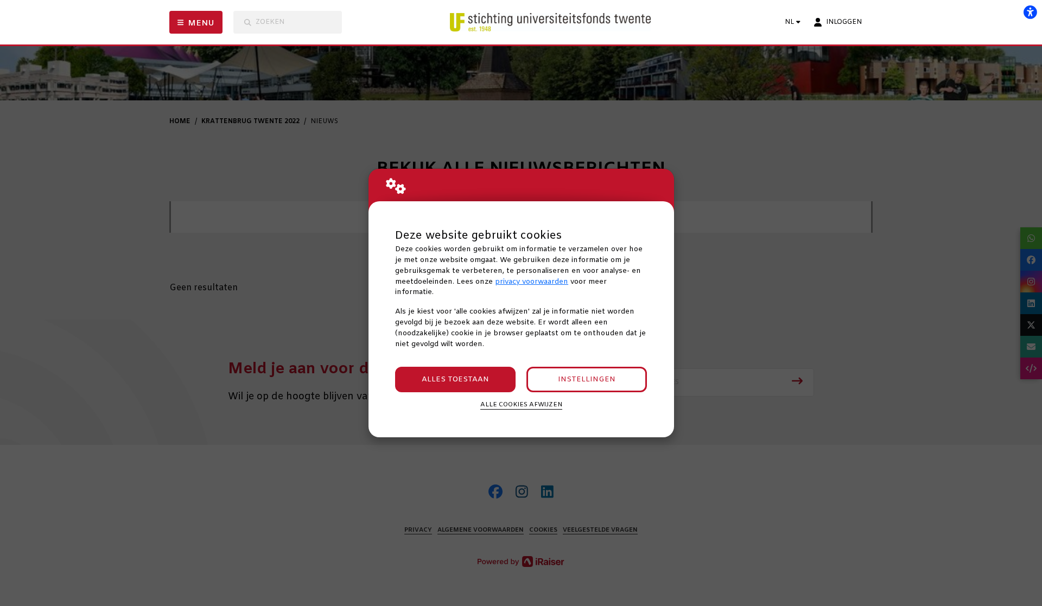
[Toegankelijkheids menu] (1030, 11)
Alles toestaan (455, 379)
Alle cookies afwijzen (521, 404)
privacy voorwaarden (531, 281)
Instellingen (586, 379)
